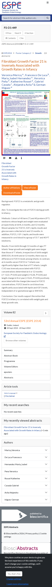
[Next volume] (45, 313)
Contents (11, 38)
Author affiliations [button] (11, 187)
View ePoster (30, 187)
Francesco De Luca (36, 75)
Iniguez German (12, 499)
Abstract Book (11, 355)
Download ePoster (11, 192)
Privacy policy (31, 533)
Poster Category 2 (24, 53)
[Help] (47, 18)
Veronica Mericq (12, 75)
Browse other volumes (16, 340)
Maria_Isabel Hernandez (16, 78)
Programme (9, 361)
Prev (9, 33)
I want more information (18, 584)
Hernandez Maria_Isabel (16, 464)
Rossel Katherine (12, 478)
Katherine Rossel (21, 81)
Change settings (14, 579)
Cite (21, 38)
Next (17, 33)
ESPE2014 (7, 53)
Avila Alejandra (11, 492)
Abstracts (8, 377)
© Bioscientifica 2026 (14, 533)
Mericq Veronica (12, 450)
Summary (8, 350)
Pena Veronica (11, 471)
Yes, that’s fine (14, 573)
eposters (8, 372)
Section (29, 33)
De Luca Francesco (13, 457)
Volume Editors (11, 366)
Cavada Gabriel (12, 485)
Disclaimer (10, 396)
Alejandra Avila (22, 84)
